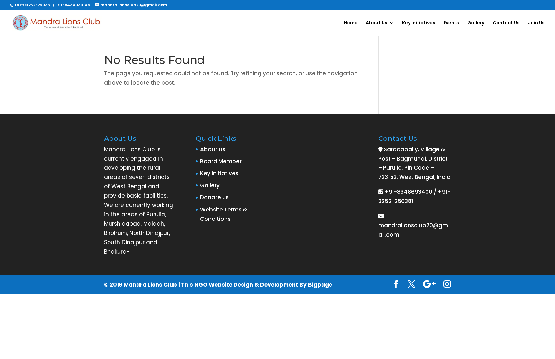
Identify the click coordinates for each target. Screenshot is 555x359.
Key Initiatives (418, 23)
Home (350, 23)
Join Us (536, 23)
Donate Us (214, 197)
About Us (376, 23)
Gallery (475, 23)
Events (451, 23)
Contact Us (506, 23)
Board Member (221, 161)
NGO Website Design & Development (246, 285)
